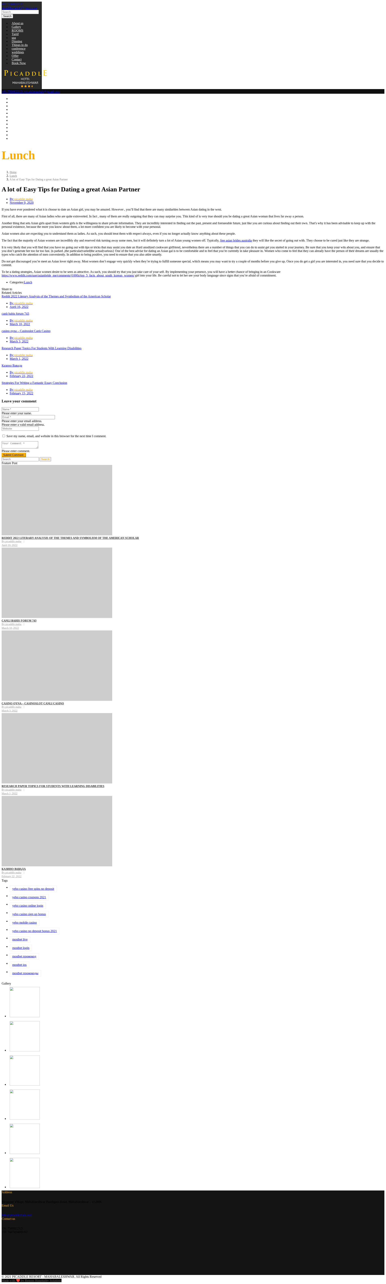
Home (13, 172)
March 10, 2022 (20, 324)
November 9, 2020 (22, 202)
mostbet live (20, 939)
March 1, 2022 (19, 358)
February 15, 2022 (21, 393)
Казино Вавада (12, 365)
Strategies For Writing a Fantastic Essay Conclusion (34, 382)
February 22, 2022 (21, 376)
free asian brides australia (236, 240)
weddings (18, 52)
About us (17, 23)
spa (14, 37)
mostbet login (20, 948)
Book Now (19, 63)
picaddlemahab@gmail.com (19, 8)
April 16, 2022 (19, 306)
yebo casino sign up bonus (29, 914)
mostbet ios (19, 964)
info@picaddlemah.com (17, 1215)
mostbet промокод (24, 956)
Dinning (17, 41)
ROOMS (17, 30)
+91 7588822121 (13, 4)
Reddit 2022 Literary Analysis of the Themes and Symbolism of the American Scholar (56, 296)
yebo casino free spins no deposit (33, 888)
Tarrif (15, 34)
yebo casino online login (27, 905)
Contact (17, 59)
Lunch (13, 175)
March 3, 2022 (19, 341)
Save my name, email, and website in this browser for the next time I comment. (56, 436)
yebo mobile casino (24, 922)
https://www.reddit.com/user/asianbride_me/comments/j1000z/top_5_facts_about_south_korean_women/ (68, 275)
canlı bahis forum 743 (15, 313)
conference (19, 48)
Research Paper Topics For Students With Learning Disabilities (41, 348)
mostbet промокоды (25, 973)
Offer (15, 56)
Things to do (20, 45)
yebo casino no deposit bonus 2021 (34, 931)
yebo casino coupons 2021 (29, 897)
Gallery (16, 27)
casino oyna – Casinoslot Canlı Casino (26, 331)
